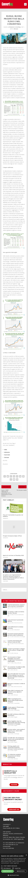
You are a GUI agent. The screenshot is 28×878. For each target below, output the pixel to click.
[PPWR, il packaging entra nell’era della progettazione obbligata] (5, 700)
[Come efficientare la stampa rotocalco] (5, 628)
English (15, 717)
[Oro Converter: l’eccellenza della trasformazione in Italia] (5, 668)
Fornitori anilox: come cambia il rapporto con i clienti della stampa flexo (16, 731)
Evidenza (16, 679)
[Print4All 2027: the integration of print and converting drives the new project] (5, 739)
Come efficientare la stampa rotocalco (15, 627)
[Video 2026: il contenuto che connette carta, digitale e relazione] (5, 691)
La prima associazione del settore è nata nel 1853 (15, 641)
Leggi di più (16, 863)
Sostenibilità (17, 703)
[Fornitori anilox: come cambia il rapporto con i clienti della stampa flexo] (5, 730)
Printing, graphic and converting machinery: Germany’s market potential (15, 747)
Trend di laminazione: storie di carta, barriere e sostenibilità (16, 605)
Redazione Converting (14, 27)
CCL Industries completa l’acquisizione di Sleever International (14, 756)
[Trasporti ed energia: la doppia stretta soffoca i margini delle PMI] (5, 650)
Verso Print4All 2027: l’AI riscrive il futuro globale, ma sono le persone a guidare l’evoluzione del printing (16, 676)
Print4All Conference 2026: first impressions (16, 714)
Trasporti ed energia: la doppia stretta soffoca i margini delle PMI (16, 650)
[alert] (14, 865)
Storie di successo (18, 607)
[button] (14, 875)
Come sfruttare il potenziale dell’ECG (15, 620)
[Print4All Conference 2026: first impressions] (5, 715)
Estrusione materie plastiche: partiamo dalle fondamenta (16, 634)
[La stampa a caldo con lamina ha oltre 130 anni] (5, 613)
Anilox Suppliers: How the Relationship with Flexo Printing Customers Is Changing (16, 722)
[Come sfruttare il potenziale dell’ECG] (5, 621)
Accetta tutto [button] (7, 871)
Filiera (15, 663)
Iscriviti (14, 785)
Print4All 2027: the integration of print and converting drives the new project (16, 739)
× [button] (26, 855)
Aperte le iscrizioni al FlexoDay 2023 (13, 555)
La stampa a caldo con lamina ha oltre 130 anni (16, 612)
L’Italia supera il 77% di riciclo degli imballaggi (16, 707)
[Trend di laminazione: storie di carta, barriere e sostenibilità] (5, 606)
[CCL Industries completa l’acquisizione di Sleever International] (5, 755)
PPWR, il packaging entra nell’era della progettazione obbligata (15, 700)
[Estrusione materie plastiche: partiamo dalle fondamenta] (5, 635)
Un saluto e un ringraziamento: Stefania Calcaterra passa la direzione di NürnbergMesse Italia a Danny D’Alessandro (13, 577)
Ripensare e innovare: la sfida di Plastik (16, 684)
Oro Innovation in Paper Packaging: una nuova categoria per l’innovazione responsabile (15, 659)
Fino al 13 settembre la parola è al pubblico (13, 515)
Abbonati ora (14, 809)
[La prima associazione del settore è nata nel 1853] (5, 642)
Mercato (16, 29)
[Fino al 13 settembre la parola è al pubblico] (14, 508)
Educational (17, 629)
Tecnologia (22, 636)
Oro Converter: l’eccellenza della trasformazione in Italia (16, 667)
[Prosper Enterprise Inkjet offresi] (14, 527)
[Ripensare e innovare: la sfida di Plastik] (5, 685)
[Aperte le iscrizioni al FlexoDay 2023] (14, 546)
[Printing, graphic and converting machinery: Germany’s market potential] (5, 747)
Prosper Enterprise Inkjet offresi (12, 536)
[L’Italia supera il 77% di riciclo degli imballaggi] (5, 708)
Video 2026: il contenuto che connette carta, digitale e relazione (15, 692)
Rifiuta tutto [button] (21, 871)
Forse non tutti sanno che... (16, 615)
